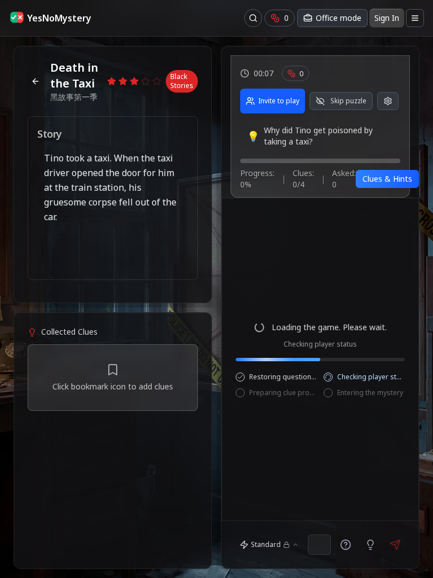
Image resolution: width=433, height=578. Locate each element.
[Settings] (388, 101)
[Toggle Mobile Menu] (415, 18)
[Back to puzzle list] (35, 81)
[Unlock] (370, 545)
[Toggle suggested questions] (345, 545)
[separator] (113, 307)
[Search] (253, 18)
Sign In (386, 17)
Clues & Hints (387, 178)
